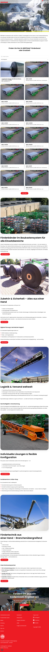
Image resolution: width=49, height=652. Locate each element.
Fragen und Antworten (21, 625)
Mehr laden (24, 193)
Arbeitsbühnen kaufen (5, 615)
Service (2, 625)
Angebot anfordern (21, 620)
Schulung (2, 623)
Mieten (1, 620)
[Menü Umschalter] (47, 2)
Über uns (2, 628)
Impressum (19, 615)
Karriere (2, 631)
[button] (2, 650)
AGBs (18, 623)
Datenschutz (19, 617)
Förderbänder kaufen (5, 617)
